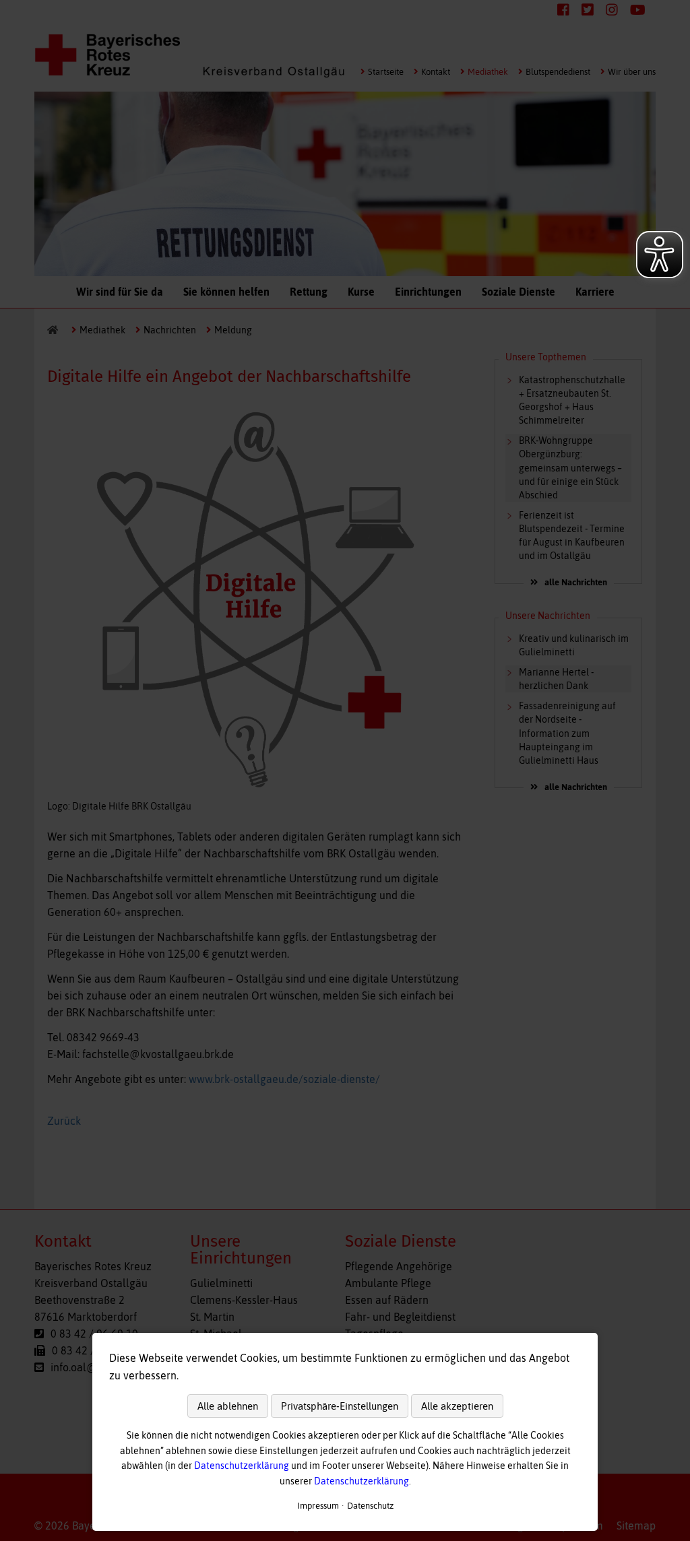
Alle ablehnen (227, 1406)
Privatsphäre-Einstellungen (339, 1406)
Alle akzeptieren (457, 1406)
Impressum (318, 1506)
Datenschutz (370, 1506)
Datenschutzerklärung (241, 1465)
